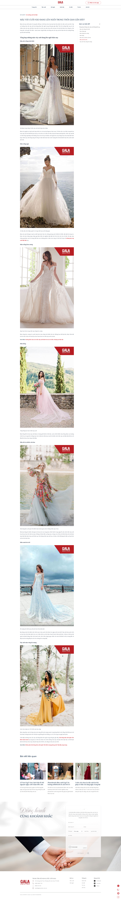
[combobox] (94, 831)
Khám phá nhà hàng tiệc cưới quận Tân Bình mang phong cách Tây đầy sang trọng (46, 745)
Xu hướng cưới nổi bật (31, 15)
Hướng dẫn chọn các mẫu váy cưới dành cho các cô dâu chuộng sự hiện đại (44, 339)
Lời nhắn (70, 835)
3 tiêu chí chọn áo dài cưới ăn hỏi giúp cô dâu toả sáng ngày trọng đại (87, 783)
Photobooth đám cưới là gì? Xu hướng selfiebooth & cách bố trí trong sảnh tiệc (59, 783)
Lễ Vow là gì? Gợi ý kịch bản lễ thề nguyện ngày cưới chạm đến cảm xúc (32, 783)
